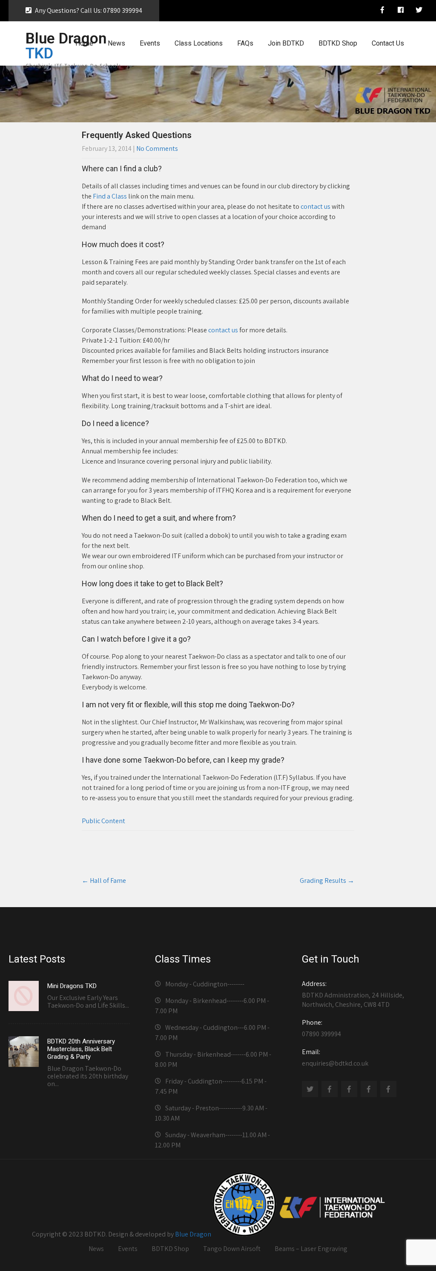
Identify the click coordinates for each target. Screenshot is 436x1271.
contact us (315, 206)
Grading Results (327, 880)
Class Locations (199, 43)
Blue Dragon (193, 1234)
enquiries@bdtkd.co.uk (335, 1057)
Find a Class (110, 196)
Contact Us (388, 43)
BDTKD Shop (337, 43)
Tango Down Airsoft (232, 1248)
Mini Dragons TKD (72, 986)
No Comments (157, 148)
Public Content (103, 820)
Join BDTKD (286, 43)
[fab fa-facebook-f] (382, 11)
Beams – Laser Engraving (311, 1248)
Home (84, 43)
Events (150, 43)
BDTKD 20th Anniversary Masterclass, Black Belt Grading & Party (81, 1049)
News (116, 43)
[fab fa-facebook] (400, 11)
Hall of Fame (104, 880)
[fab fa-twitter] (418, 11)
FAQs (245, 43)
